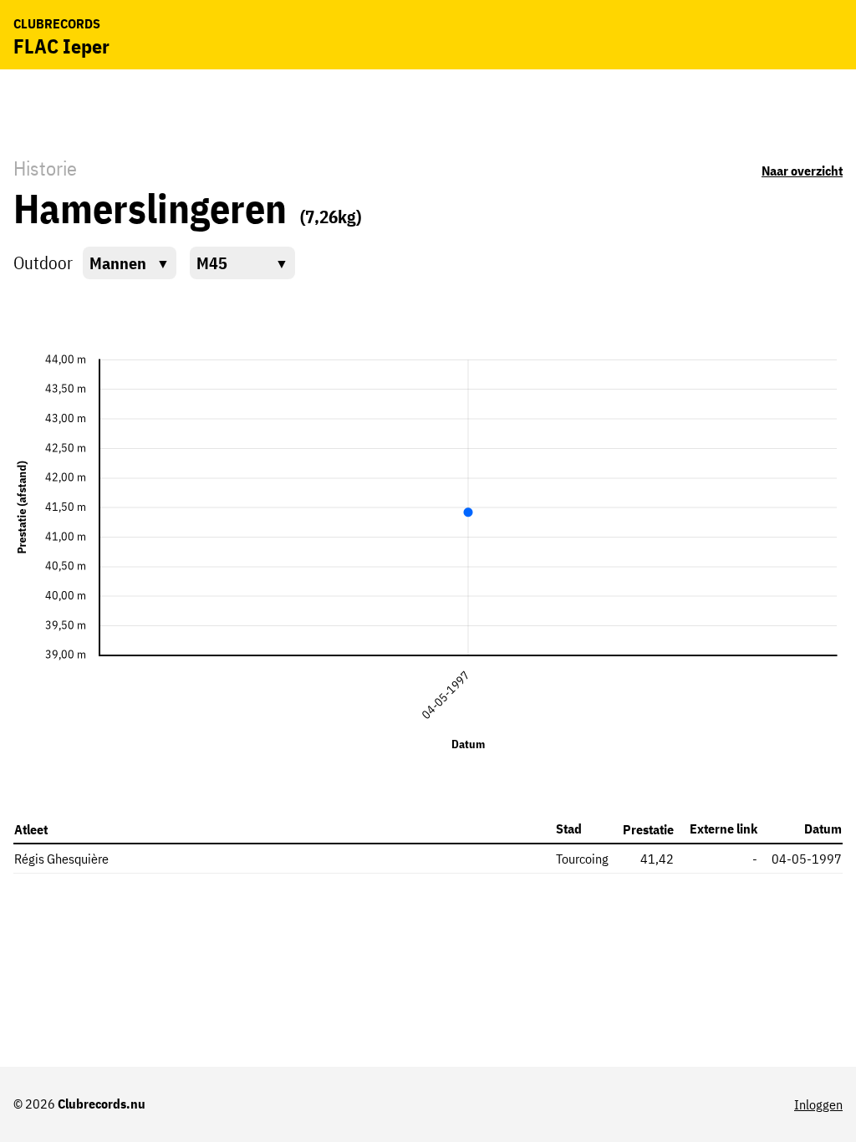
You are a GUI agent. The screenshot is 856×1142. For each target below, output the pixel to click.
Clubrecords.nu (101, 1103)
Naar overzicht (802, 170)
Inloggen (818, 1104)
